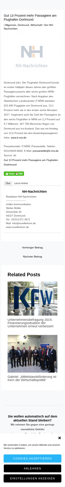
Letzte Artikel (21, 183)
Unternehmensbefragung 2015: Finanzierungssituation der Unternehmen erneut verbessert (30, 323)
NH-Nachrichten (34, 191)
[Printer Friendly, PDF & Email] (14, 173)
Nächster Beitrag (32, 256)
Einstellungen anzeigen (32, 478)
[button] (59, 438)
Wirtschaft (36, 25)
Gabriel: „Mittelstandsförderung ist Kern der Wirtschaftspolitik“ (32, 378)
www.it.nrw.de (18, 137)
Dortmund (23, 25)
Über (8, 183)
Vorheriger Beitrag (32, 247)
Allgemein (10, 25)
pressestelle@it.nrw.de (45, 151)
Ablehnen (32, 468)
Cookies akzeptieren (32, 458)
